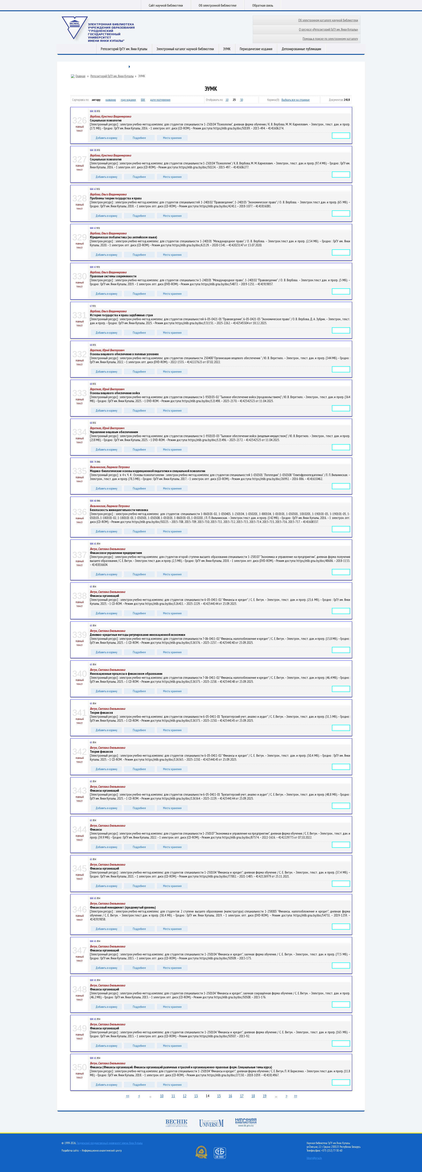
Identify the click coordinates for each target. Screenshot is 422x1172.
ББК (143, 100)
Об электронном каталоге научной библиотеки (328, 20)
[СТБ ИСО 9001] (222, 1158)
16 (230, 1095)
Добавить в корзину (106, 138)
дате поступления (160, 100)
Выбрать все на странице (296, 100)
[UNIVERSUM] (211, 1124)
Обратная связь (262, 5)
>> (295, 1095)
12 (184, 1095)
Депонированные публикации (301, 48)
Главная (80, 76)
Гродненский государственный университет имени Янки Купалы (110, 1143)
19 (264, 1095)
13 (196, 1095)
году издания (128, 100)
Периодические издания (256, 48)
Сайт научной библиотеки (166, 5)
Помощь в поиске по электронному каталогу (330, 39)
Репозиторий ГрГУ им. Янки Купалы (124, 48)
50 (241, 100)
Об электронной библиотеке (217, 5)
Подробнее (139, 138)
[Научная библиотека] (245, 1123)
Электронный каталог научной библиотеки (185, 48)
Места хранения (172, 138)
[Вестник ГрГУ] (176, 1124)
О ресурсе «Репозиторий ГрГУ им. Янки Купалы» (328, 29)
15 (219, 1095)
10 (227, 100)
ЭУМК (227, 48)
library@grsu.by (314, 1158)
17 (242, 1095)
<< (127, 1095)
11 (173, 1095)
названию (111, 100)
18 (253, 1095)
